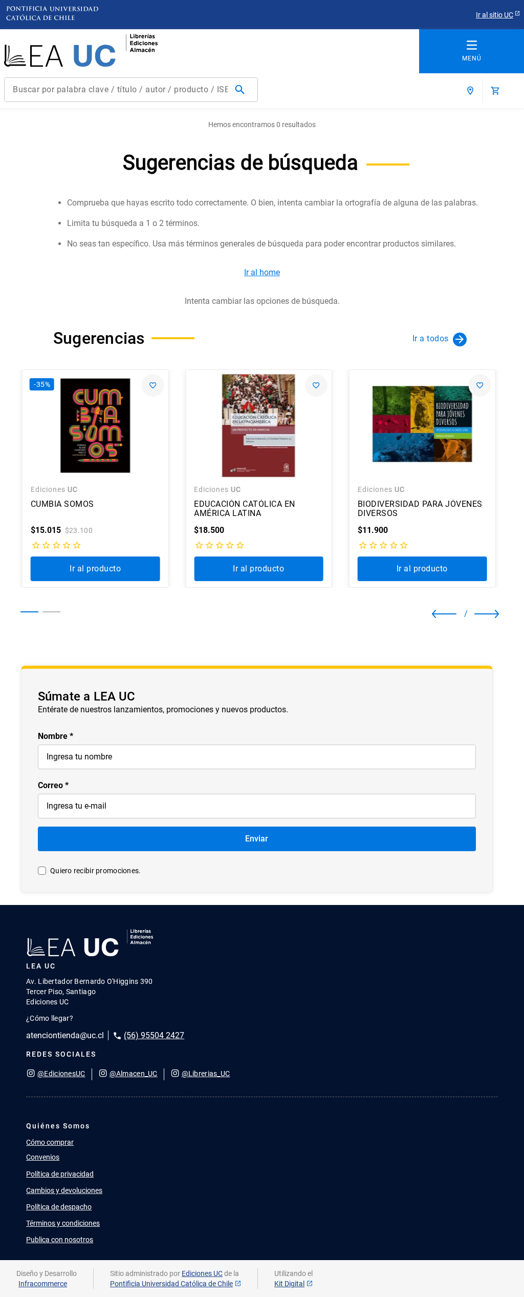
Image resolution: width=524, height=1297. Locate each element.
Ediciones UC (202, 1273)
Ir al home (262, 272)
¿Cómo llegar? (49, 1018)
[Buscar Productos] (242, 89)
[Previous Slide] (441, 614)
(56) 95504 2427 (154, 1035)
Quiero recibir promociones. (95, 871)
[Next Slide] (478, 614)
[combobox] (131, 89)
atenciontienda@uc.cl (65, 1035)
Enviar (256, 838)
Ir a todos (430, 338)
